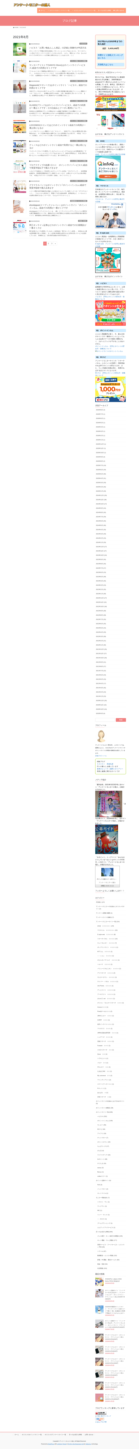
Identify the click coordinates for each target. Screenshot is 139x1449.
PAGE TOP (134, 1404)
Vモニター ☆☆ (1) (104, 1067)
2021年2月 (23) (101, 692)
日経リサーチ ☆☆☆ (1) (105, 1041)
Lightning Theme (61, 1444)
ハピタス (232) (102, 1116)
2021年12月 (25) (101, 649)
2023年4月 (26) (101, 581)
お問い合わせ (119, 10)
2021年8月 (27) (101, 666)
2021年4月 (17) (101, 683)
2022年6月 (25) (101, 623)
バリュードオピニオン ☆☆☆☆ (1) (109, 968)
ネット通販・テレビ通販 (78, 61)
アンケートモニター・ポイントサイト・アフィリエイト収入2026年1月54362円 (115, 1385)
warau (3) (100, 1167)
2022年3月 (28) (101, 636)
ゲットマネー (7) (102, 1137)
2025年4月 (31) (101, 478)
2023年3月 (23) (101, 585)
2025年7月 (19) (101, 465)
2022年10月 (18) (101, 606)
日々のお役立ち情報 (104, 10)
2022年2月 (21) (101, 641)
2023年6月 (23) (101, 572)
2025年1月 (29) (101, 491)
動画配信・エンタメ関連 (78, 201)
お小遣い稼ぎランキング (103, 1416)
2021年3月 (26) (101, 688)
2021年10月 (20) (101, 658)
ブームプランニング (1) (104, 1223)
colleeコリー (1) (102, 1176)
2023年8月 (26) (101, 564)
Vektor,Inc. (88, 1444)
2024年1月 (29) (101, 542)
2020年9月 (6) (100, 713)
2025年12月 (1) (101, 444)
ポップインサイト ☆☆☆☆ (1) (107, 947)
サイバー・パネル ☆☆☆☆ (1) (107, 981)
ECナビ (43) (101, 1129)
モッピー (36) (101, 1125)
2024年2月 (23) (101, 538)
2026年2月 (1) (100, 435)
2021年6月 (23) (101, 675)
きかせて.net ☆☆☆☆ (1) (106, 998)
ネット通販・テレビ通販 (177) (107, 1240)
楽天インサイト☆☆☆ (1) (105, 1024)
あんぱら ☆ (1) (102, 1092)
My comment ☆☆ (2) (104, 1075)
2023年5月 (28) (101, 576)
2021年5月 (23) (101, 679)
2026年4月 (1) (100, 427)
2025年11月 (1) (101, 448)
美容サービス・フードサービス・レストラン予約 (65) (110, 1246)
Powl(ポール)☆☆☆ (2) (104, 1011)
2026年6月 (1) (100, 418)
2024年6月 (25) (101, 521)
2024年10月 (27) (101, 504)
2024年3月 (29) (101, 534)
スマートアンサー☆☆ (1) (105, 1084)
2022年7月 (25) (101, 619)
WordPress (51, 1444)
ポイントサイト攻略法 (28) (104, 1108)
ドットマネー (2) (102, 1189)
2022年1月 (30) (101, 645)
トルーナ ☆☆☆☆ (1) (104, 964)
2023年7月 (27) (101, 568)
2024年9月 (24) (101, 508)
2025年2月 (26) (101, 487)
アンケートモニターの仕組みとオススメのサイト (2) (110, 908)
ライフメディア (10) (103, 1155)
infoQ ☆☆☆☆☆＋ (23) (105, 926)
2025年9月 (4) (100, 457)
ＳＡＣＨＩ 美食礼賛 (105, 764)
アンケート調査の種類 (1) (104, 913)
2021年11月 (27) (101, 653)
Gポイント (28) (102, 1159)
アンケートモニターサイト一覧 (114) (108, 921)
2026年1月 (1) (100, 440)
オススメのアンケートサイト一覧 (84, 10)
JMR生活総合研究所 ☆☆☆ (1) (107, 1033)
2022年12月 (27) (101, 598)
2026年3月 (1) (100, 431)
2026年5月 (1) (100, 422)
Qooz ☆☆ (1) (102, 1054)
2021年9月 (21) (101, 662)
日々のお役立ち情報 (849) (104, 1232)
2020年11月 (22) (101, 705)
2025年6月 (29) (101, 469)
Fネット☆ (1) (101, 1088)
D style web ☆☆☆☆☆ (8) (106, 934)
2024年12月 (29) (101, 495)
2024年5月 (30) (101, 525)
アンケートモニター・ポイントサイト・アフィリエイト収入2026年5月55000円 (115, 1337)
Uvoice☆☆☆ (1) (102, 1007)
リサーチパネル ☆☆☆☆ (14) (107, 939)
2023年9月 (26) (101, 559)
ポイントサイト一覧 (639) (104, 1112)
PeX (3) (99, 1185)
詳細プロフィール (101, 756)
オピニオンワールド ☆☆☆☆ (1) (108, 960)
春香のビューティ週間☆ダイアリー (110, 769)
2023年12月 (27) (101, 546)
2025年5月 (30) (101, 474)
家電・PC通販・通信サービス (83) (108, 1260)
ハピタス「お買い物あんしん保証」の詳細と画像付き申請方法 (57, 48)
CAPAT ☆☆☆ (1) (103, 1020)
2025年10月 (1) (101, 452)
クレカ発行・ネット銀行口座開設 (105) (110, 1236)
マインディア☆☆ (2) (104, 1080)
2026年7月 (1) (100, 414)
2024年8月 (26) (101, 512)
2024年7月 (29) (101, 517)
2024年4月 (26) (101, 529)
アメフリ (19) (101, 1133)
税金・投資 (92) (102, 1264)
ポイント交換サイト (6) (103, 1180)
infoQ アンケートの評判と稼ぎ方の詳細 (110, 154)
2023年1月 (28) (101, 593)
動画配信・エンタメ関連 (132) (107, 1255)
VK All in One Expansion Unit (76, 1444)
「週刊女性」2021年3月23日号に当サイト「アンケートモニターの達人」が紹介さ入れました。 (110, 787)
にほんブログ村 (101, 1422)
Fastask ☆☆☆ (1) (103, 1045)
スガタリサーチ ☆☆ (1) (105, 1050)
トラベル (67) (101, 1251)
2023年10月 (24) (101, 555)
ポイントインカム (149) (105, 1120)
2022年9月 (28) (101, 611)
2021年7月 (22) (101, 670)
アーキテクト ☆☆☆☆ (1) (106, 994)
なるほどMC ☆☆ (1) (104, 1071)
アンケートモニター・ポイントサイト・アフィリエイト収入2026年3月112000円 (115, 1361)
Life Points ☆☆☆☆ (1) (105, 986)
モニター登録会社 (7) (103, 1197)
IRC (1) (99, 1210)
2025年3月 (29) (101, 482)
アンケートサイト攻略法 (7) (105, 917)
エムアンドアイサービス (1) (106, 1227)
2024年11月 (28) (101, 499)
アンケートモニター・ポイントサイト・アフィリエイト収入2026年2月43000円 (115, 1373)
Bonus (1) (100, 1172)
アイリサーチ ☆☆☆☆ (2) (106, 973)
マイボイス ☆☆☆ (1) (104, 1028)
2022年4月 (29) (101, 632)
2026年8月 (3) (100, 410)
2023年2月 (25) (101, 589)
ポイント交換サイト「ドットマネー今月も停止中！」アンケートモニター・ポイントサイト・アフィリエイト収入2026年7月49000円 (115, 1295)
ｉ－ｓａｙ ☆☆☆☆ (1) (105, 956)
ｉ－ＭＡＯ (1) (102, 1219)
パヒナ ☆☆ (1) (102, 1063)
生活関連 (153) (102, 1268)
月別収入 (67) (100, 902)
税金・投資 (82, 221)
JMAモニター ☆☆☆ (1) (105, 1016)
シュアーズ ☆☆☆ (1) (104, 1037)
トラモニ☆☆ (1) (102, 1058)
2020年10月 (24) (101, 709)
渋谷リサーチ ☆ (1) (104, 1097)
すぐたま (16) (101, 1163)
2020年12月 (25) (101, 700)
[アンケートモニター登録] (110, 215)
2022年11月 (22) (101, 602)
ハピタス (83, 43)
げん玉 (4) (100, 1150)
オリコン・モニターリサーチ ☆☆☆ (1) (110, 1003)
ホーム (43, 10)
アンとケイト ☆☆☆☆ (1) (106, 990)
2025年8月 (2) (100, 461)
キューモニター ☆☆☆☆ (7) (107, 943)
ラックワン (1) (102, 1206)
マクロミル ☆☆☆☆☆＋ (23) (107, 930)
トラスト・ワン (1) (103, 1202)
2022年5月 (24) (101, 628)
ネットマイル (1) (102, 1193)
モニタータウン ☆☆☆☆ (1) (107, 977)
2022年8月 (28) (101, 615)
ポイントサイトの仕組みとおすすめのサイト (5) (110, 1102)
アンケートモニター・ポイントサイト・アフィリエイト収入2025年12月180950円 (115, 1397)
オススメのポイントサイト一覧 (60, 10)
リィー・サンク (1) (103, 1214)
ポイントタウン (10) (103, 1142)
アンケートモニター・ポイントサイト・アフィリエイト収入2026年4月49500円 (115, 1349)
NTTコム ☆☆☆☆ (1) (104, 951)
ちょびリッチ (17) (103, 1146)
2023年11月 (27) (101, 551)
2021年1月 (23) (101, 696)
